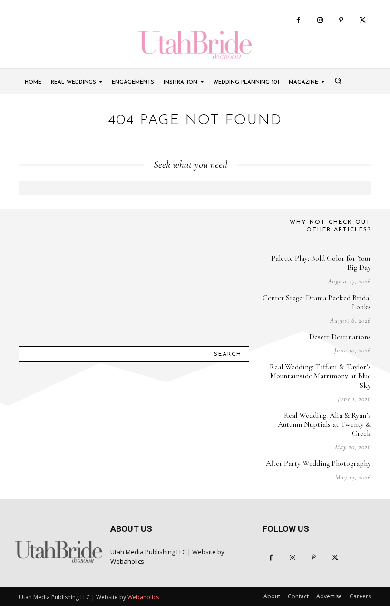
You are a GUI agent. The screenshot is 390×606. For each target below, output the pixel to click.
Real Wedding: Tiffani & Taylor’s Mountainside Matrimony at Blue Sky (320, 376)
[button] (337, 80)
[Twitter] (362, 20)
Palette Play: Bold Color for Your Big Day (321, 263)
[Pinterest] (341, 20)
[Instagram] (320, 20)
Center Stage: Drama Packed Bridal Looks (317, 302)
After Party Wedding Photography (318, 463)
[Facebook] (298, 20)
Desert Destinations (340, 337)
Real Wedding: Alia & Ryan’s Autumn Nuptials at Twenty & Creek (324, 424)
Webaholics (127, 561)
